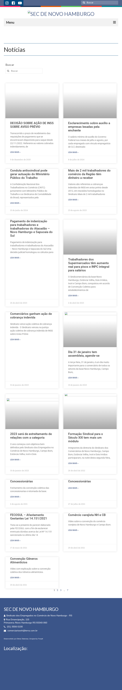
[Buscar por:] (99, 3)
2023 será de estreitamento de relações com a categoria (31, 435)
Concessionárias (21, 481)
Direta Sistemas (22, 639)
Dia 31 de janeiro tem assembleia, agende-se (83, 353)
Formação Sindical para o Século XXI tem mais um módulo (85, 437)
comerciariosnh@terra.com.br (22, 630)
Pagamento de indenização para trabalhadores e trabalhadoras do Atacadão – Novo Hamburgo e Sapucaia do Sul (31, 228)
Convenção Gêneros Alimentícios (24, 560)
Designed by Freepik (36, 639)
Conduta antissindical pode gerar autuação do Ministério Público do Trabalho (30, 174)
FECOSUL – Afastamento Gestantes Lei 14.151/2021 (28, 516)
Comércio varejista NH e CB (87, 515)
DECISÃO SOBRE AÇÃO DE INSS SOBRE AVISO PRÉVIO (32, 125)
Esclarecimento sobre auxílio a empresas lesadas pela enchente (89, 126)
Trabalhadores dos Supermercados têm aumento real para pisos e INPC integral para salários (88, 265)
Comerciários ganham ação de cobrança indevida (31, 315)
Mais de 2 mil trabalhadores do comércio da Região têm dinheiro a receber (89, 174)
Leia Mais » (15, 152)
